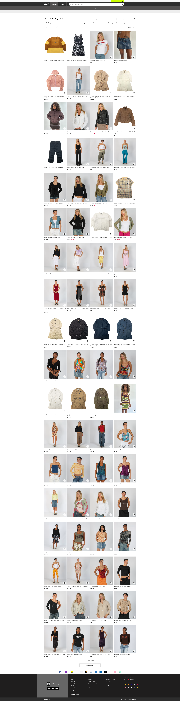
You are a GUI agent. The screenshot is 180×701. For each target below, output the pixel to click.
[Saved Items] (130, 4)
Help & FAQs (128, 1)
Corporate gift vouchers (110, 683)
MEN (62, 4)
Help (72, 679)
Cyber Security (91, 687)
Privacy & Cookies (123, 699)
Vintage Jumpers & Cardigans (124, 19)
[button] (125, 684)
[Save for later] (64, 57)
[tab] (46, 8)
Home (45, 15)
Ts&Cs (129, 699)
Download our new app (117, 1)
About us (90, 679)
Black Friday (108, 685)
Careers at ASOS (91, 681)
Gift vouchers (108, 681)
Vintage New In (98, 19)
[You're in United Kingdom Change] (134, 1)
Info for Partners (109, 687)
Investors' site (91, 685)
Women (50, 15)
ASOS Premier (73, 685)
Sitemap (72, 690)
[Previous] (92, 19)
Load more (90, 665)
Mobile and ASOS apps (110, 679)
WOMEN (54, 4)
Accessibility (133, 699)
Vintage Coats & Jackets (109, 19)
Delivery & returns (74, 683)
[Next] (135, 19)
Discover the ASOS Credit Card (112, 690)
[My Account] (127, 4)
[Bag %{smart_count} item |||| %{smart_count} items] (134, 4)
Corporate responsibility (93, 683)
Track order (73, 681)
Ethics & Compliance (75, 694)
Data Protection (74, 692)
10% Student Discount (75, 687)
